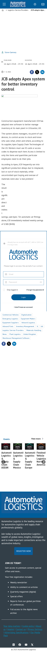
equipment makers (28, 319)
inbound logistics (28, 322)
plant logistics (15, 334)
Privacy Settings (35, 629)
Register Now (23, 551)
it (37, 326)
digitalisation (26, 315)
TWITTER (33, 644)
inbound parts (8, 326)
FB (20, 644)
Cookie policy (28, 626)
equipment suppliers (11, 322)
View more (36, 438)
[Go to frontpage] (17, 4)
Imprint (10, 629)
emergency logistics (10, 319)
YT (27, 644)
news (5, 334)
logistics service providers (13, 330)
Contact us (21, 629)
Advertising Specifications (17, 632)
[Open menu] (4, 4)
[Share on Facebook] (32, 72)
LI (14, 644)
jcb (42, 326)
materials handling (34, 330)
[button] (3, 462)
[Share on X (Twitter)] (37, 72)
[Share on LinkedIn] (42, 72)
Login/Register (36, 4)
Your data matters (11, 626)
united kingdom (29, 334)
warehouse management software (16, 338)
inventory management (25, 326)
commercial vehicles (11, 315)
